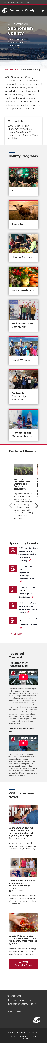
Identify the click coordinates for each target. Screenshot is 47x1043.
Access (14, 1036)
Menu (43, 10)
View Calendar (15, 634)
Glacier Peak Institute (18, 1000)
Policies (23, 1036)
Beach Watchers (22, 360)
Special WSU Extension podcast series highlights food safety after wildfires (23, 938)
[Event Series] (24, 590)
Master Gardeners (23, 290)
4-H (14, 190)
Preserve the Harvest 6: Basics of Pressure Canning (27, 556)
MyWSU (33, 1036)
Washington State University (16, 2)
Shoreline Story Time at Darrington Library (28, 609)
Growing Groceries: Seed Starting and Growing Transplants (22, 484)
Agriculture (18, 224)
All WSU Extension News (23, 963)
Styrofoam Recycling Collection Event (27, 576)
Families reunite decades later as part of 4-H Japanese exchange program (22, 884)
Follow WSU (23, 1039)
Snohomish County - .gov (21, 1004)
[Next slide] (36, 506)
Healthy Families (22, 257)
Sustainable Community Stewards (19, 396)
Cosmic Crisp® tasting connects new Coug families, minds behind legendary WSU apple (21, 832)
